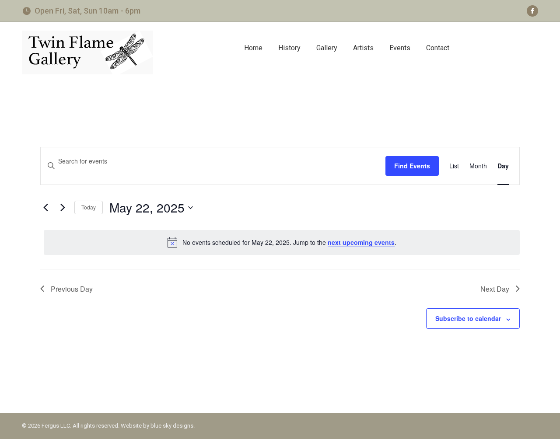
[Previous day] (45, 207)
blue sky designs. (172, 425)
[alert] (282, 242)
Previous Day (72, 289)
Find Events (412, 165)
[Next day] (62, 207)
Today (88, 207)
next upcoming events (361, 242)
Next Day (494, 289)
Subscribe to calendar (468, 318)
